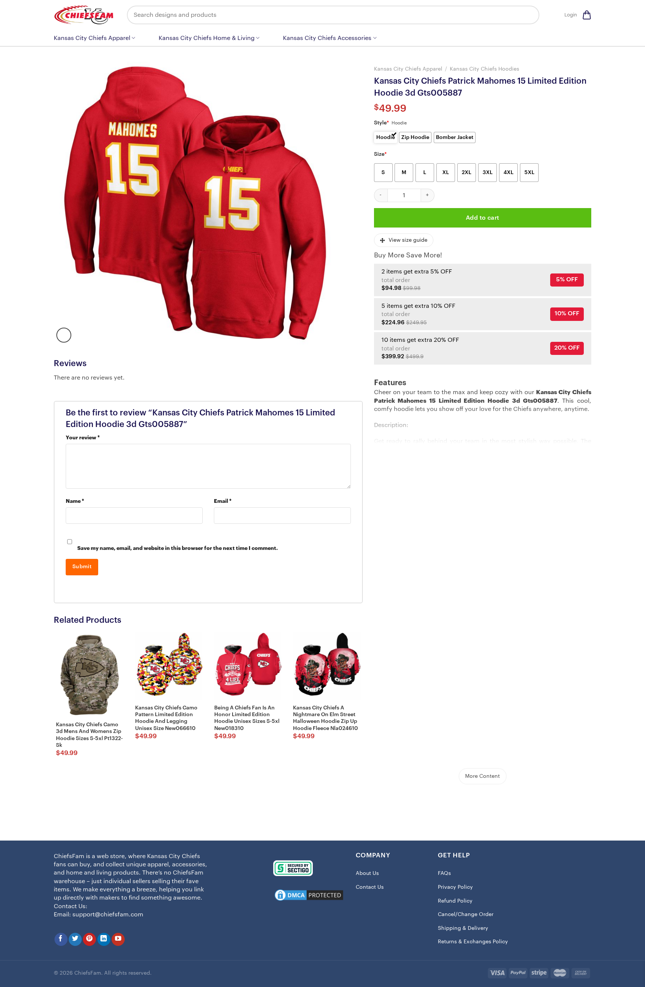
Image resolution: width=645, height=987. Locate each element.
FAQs (444, 873)
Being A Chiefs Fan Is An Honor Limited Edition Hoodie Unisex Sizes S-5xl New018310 (247, 718)
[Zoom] (63, 335)
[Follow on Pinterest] (89, 939)
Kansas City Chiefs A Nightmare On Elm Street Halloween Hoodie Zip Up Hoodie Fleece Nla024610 (325, 718)
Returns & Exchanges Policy (473, 941)
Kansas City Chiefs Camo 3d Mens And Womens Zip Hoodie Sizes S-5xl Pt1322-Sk (89, 735)
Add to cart (482, 218)
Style (381, 123)
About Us (367, 873)
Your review (83, 437)
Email (222, 501)
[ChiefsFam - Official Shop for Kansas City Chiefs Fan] (85, 14)
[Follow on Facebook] (61, 939)
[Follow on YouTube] (118, 939)
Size (380, 154)
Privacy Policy (455, 887)
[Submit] (528, 15)
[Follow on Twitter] (75, 939)
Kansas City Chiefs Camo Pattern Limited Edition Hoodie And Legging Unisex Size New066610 (166, 718)
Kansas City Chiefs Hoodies (484, 68)
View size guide (408, 240)
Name (75, 501)
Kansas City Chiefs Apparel (92, 38)
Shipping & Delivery (463, 928)
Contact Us (370, 887)
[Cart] (586, 15)
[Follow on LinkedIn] (103, 939)
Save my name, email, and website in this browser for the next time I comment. (177, 548)
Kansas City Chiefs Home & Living (207, 38)
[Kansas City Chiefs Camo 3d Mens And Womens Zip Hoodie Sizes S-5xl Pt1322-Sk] (89, 674)
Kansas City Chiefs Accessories (327, 38)
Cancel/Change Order (465, 914)
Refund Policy (455, 901)
